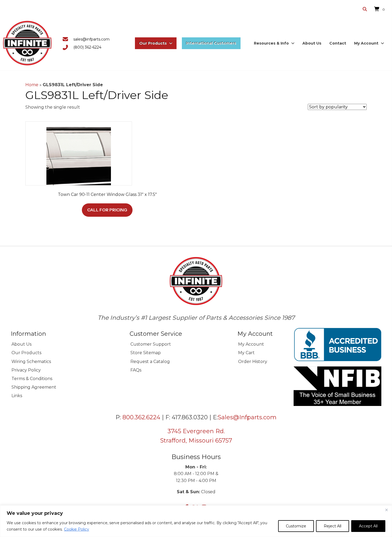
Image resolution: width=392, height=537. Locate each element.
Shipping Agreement (33, 387)
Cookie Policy (76, 529)
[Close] (386, 510)
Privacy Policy (26, 370)
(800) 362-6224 (87, 47)
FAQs (135, 370)
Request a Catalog (150, 361)
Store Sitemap (145, 352)
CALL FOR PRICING (107, 209)
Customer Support (150, 344)
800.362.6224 (141, 417)
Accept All (368, 526)
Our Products (26, 352)
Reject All (332, 526)
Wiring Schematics (31, 361)
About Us (21, 344)
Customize (296, 526)
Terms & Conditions (31, 378)
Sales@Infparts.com (247, 417)
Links (16, 395)
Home (31, 84)
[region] (196, 521)
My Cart (246, 352)
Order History (252, 361)
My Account (251, 344)
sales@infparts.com (91, 39)
